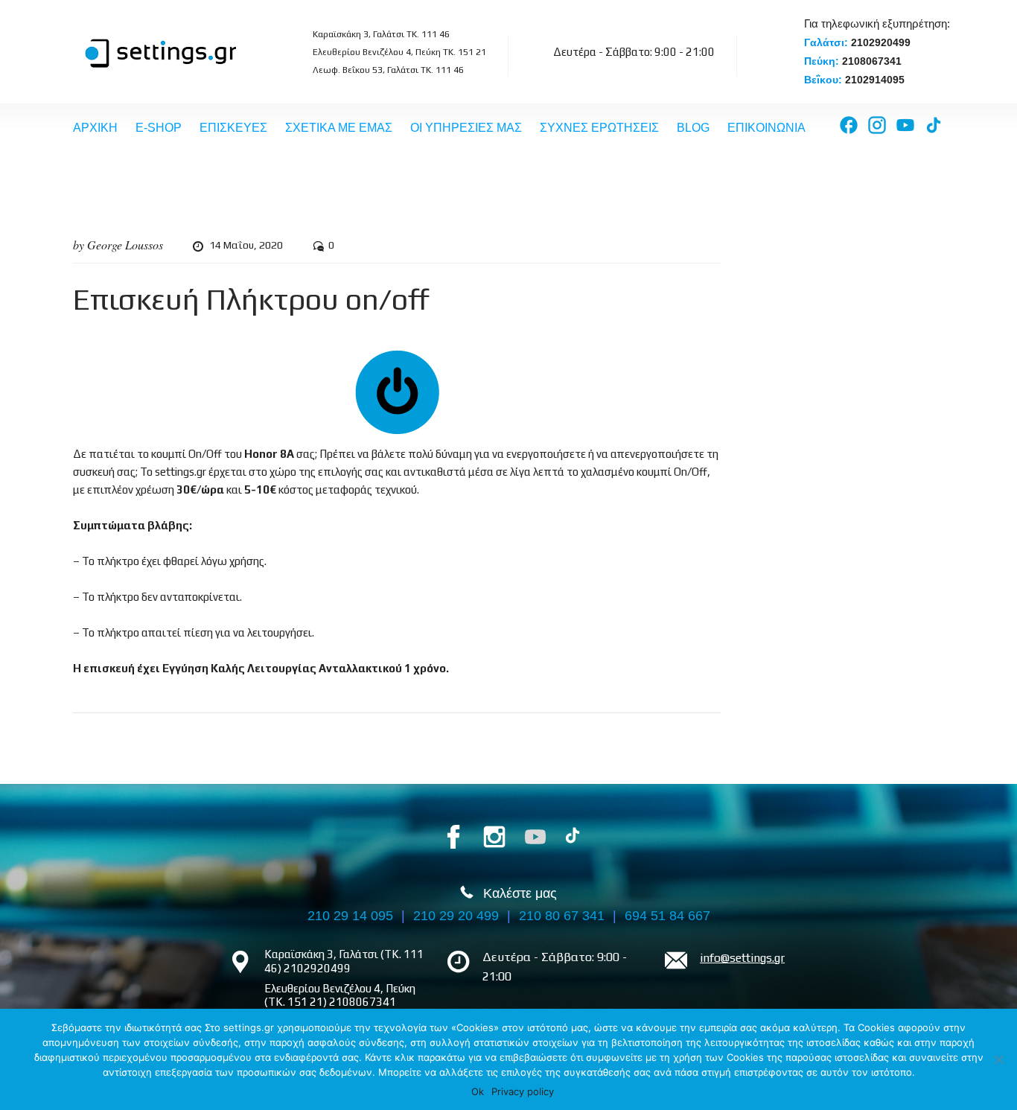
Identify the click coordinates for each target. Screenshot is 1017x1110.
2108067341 (872, 61)
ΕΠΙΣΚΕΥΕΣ (233, 127)
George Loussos (125, 244)
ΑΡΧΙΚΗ (95, 127)
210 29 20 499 (456, 915)
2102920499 (881, 42)
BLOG (693, 127)
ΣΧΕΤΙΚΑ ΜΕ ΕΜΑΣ (338, 127)
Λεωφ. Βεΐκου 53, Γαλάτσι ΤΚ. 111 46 (388, 70)
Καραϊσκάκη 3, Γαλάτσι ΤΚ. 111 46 (381, 34)
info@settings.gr (742, 958)
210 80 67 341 (562, 915)
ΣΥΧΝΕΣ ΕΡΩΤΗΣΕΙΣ (599, 127)
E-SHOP (159, 127)
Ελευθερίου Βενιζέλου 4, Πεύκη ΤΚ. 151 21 (399, 52)
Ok (477, 1091)
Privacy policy (522, 1091)
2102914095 (875, 80)
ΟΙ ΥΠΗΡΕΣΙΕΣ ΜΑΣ (466, 127)
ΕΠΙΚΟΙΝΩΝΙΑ (766, 127)
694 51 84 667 (667, 915)
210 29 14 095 (350, 915)
